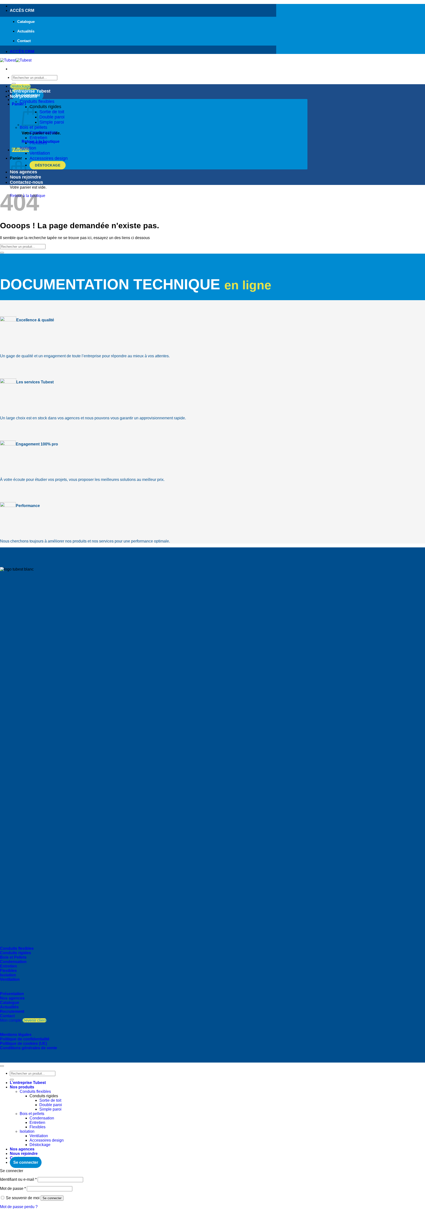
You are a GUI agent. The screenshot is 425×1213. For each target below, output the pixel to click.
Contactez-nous (26, 182)
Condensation (43, 132)
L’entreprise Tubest (30, 91)
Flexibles (38, 142)
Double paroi (51, 117)
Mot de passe (13, 1188)
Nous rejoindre (24, 1153)
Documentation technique (135, 284)
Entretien (38, 137)
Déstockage (47, 165)
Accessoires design (49, 158)
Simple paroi (51, 122)
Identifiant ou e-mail (18, 1179)
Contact (24, 41)
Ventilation (40, 153)
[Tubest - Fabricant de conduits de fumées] (15, 60)
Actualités (25, 31)
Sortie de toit (51, 111)
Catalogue (26, 21)
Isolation (28, 148)
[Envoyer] (14, 83)
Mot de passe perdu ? (19, 1207)
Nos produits (23, 96)
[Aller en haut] (2, 1066)
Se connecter (52, 1198)
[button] (29, 104)
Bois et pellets (33, 127)
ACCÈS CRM (22, 10)
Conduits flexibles (37, 101)
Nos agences (22, 1149)
